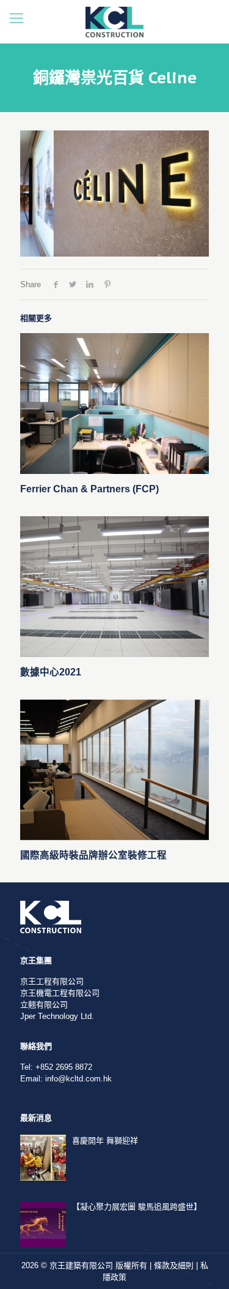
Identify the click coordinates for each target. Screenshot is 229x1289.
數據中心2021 (50, 672)
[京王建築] (114, 21)
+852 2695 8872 (63, 1067)
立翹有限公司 (44, 1004)
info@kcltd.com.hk (78, 1078)
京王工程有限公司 (52, 981)
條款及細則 (174, 1265)
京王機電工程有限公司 (60, 993)
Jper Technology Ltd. (57, 1016)
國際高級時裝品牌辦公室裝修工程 (93, 855)
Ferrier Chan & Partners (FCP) (89, 489)
